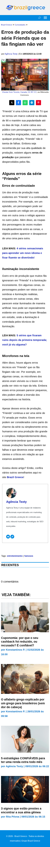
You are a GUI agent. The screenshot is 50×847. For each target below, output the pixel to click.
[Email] (8, 537)
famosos (28, 556)
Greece (19, 477)
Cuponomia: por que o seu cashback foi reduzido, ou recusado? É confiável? (19, 641)
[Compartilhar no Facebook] (18, 102)
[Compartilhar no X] (11, 102)
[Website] (12, 537)
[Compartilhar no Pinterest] (38, 102)
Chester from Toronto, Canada (14, 92)
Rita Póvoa (12, 816)
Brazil (11, 477)
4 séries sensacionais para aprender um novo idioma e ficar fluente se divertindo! (22, 253)
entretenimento (15, 556)
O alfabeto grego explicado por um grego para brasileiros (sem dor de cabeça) (23, 703)
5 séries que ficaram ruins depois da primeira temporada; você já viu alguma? (24, 340)
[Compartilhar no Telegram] (31, 102)
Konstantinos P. (15, 649)
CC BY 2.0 (32, 92)
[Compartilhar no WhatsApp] (25, 102)
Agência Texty (11, 54)
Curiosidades (20, 25)
